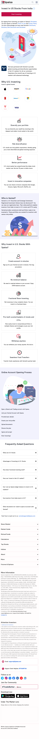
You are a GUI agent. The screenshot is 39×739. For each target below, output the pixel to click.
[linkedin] (17, 678)
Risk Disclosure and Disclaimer (16, 27)
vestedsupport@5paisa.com (27, 516)
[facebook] (13, 678)
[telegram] (2, 678)
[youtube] (21, 678)
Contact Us (4, 615)
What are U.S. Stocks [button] (9, 453)
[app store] (22, 696)
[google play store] (8, 696)
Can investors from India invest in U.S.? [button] (14, 498)
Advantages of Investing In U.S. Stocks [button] (14, 461)
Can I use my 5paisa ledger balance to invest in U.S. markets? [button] (18, 488)
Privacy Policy (32, 23)
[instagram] (6, 678)
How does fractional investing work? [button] (14, 470)
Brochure (4, 27)
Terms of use (22, 23)
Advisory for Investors (7, 624)
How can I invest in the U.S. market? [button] (13, 478)
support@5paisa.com (15, 661)
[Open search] (32, 2)
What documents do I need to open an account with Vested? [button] (18, 508)
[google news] (25, 678)
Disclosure (32, 25)
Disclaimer (34, 21)
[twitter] (10, 678)
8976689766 (23, 668)
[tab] (19, 452)
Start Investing (16, 14)
